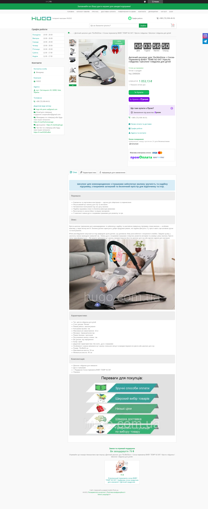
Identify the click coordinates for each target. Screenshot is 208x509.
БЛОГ (171, 12)
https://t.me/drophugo (54, 125)
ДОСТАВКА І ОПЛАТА (108, 12)
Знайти (143, 26)
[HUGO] (41, 18)
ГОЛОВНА (70, 12)
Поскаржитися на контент (97, 492)
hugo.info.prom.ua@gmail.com (46, 109)
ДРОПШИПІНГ (153, 12)
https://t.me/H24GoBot (42, 132)
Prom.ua (115, 490)
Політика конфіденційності (116, 492)
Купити (140, 92)
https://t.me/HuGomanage (43, 122)
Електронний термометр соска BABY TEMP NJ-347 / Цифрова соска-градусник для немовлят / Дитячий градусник (122, 480)
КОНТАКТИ (142, 12)
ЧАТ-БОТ (164, 12)
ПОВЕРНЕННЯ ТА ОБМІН (127, 12)
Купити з (136, 99)
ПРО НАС (95, 12)
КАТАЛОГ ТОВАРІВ (83, 12)
